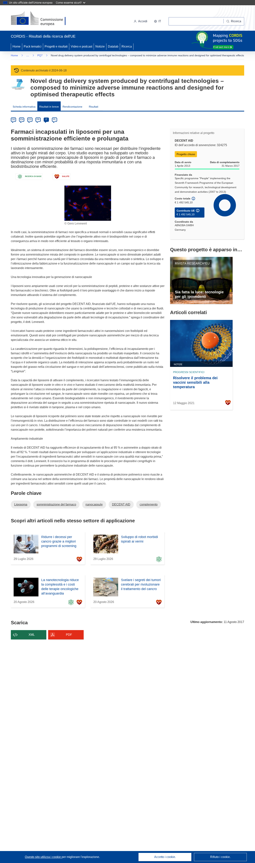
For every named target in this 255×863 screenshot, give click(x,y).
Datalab (113, 46)
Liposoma (20, 504)
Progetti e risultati (56, 46)
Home (17, 46)
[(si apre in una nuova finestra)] (40, 18)
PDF (69, 634)
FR (38, 119)
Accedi (142, 21)
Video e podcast (81, 46)
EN (21, 119)
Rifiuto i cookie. (220, 857)
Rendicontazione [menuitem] (72, 106)
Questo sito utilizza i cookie (43, 857)
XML (32, 634)
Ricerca (127, 46)
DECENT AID (121, 504)
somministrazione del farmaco (56, 504)
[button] (157, 21)
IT (46, 119)
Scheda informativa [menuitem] (24, 106)
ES (29, 119)
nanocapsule (94, 504)
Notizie (100, 46)
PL (54, 119)
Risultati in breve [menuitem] (49, 106)
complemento (149, 504)
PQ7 (40, 55)
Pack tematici (32, 46)
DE (13, 119)
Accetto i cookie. (165, 857)
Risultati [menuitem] (93, 106)
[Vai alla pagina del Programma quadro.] (18, 84)
